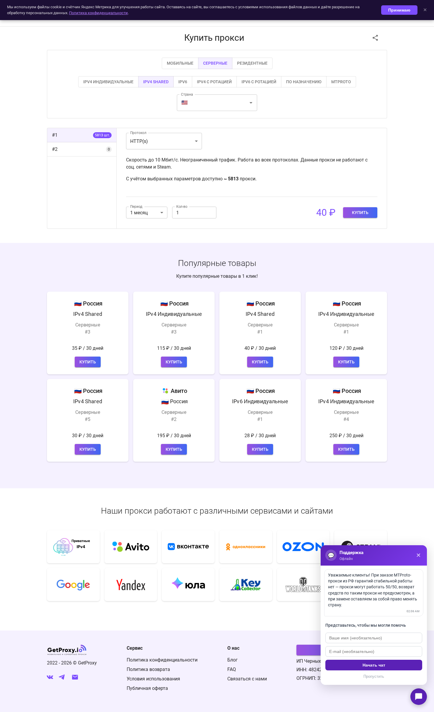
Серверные (215, 63)
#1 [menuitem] (81, 135)
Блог (232, 660)
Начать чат (374, 665)
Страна (187, 94)
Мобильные (180, 63)
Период (136, 207)
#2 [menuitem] (81, 149)
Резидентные (252, 63)
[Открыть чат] (418, 696)
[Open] (251, 103)
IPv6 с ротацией (259, 81)
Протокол (138, 133)
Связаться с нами (247, 679)
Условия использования (153, 679)
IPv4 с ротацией (214, 81)
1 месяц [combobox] (139, 212)
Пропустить (373, 676)
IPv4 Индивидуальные (108, 81)
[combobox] (218, 102)
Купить (360, 212)
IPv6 (182, 81)
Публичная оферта (147, 688)
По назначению (304, 81)
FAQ (231, 669)
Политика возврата (148, 669)
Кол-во (181, 207)
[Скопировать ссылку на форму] (375, 38)
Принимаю (399, 10)
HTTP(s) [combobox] (139, 141)
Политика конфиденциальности (162, 660)
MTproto (341, 81)
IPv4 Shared (156, 81)
